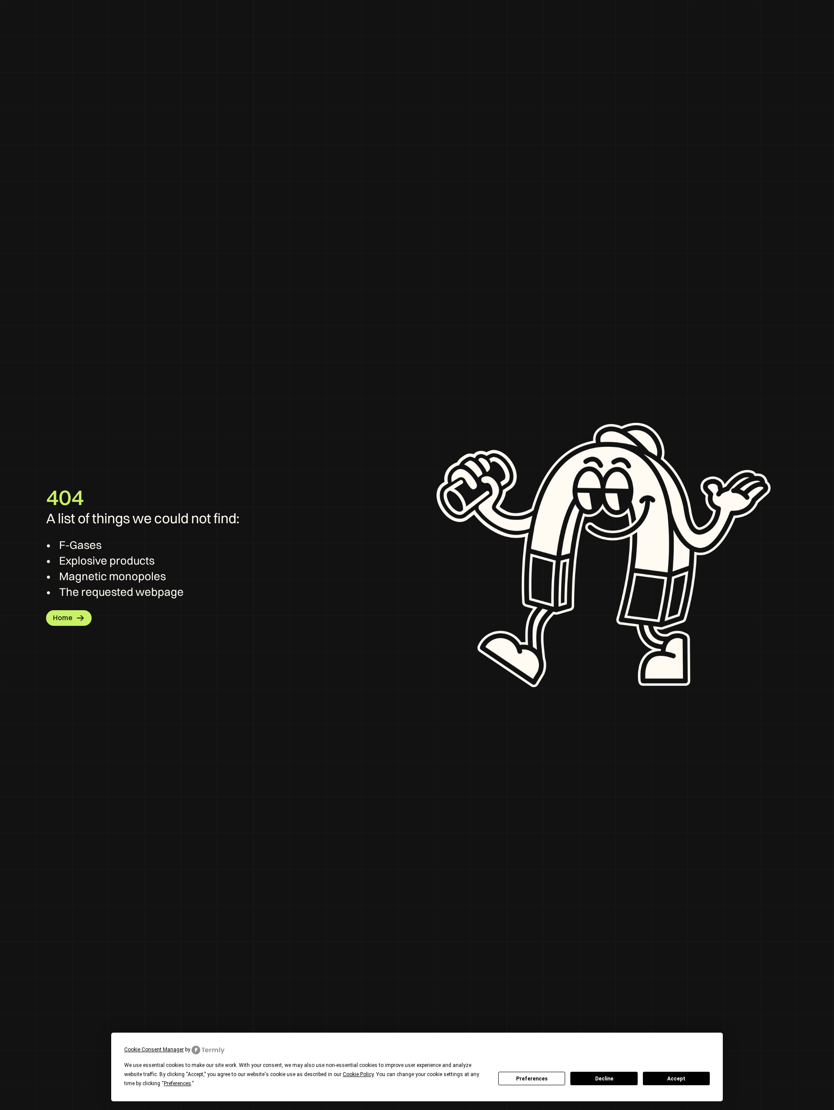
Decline (604, 1079)
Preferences (532, 1079)
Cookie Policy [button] (358, 1074)
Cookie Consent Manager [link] (154, 1050)
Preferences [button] (177, 1083)
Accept (676, 1079)
